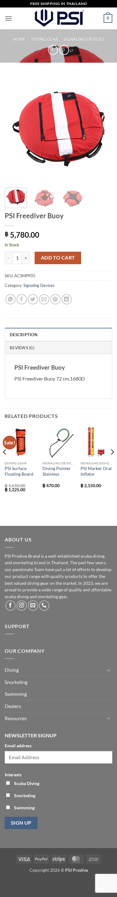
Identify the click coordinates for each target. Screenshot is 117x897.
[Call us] (44, 605)
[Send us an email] (33, 605)
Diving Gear (45, 39)
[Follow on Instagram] (22, 605)
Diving (12, 670)
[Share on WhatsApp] (10, 299)
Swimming (16, 694)
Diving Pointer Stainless (56, 471)
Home (19, 39)
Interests (13, 774)
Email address (18, 745)
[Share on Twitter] (33, 299)
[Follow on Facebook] (10, 605)
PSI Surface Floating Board (19, 471)
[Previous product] (64, 50)
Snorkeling (16, 682)
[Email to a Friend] (44, 299)
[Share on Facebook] (22, 299)
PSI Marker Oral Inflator (96, 471)
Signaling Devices (84, 39)
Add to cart (58, 257)
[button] (8, 18)
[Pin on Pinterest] (55, 299)
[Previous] (14, 129)
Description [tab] (23, 334)
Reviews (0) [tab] (22, 347)
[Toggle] (108, 670)
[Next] (102, 129)
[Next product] (53, 50)
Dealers (13, 706)
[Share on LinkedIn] (66, 299)
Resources (16, 718)
